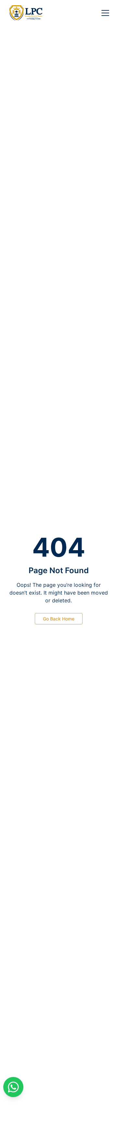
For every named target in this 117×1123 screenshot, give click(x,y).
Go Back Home (58, 618)
